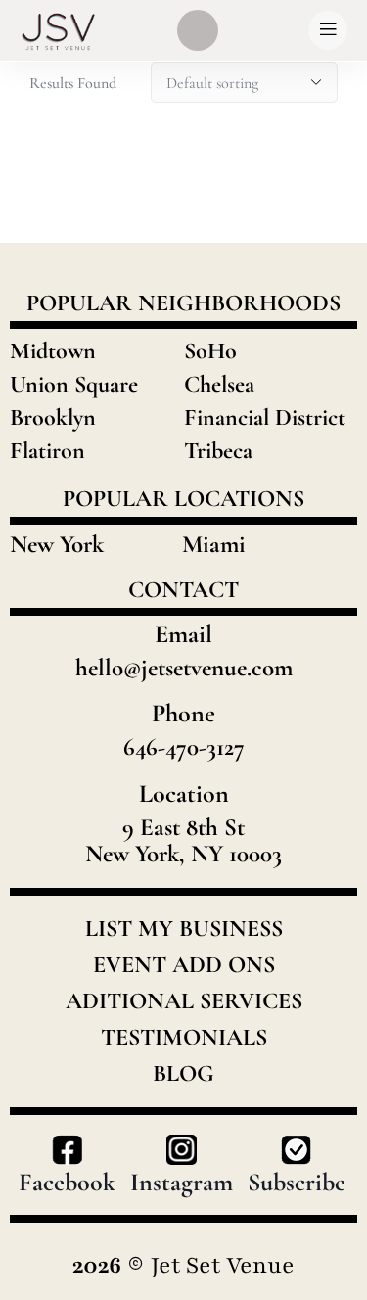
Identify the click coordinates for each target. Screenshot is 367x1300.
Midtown (53, 351)
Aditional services (184, 1001)
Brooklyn (53, 417)
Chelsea (219, 384)
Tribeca (218, 451)
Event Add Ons (184, 965)
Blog (183, 1074)
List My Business (184, 929)
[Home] (59, 30)
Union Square (74, 384)
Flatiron (47, 451)
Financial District (264, 417)
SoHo (210, 351)
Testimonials (184, 1037)
